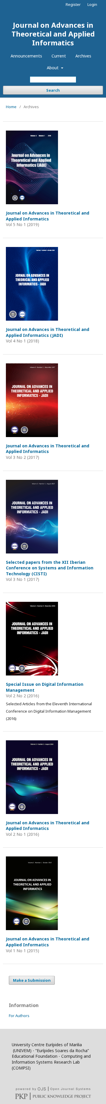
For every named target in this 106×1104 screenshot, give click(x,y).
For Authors (19, 1015)
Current (59, 56)
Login (92, 4)
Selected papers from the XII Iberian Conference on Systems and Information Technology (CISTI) (49, 567)
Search (53, 90)
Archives (83, 56)
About (53, 67)
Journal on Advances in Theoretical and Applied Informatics (53, 33)
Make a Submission (32, 980)
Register (73, 4)
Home (11, 106)
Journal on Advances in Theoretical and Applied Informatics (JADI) (47, 332)
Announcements (26, 56)
